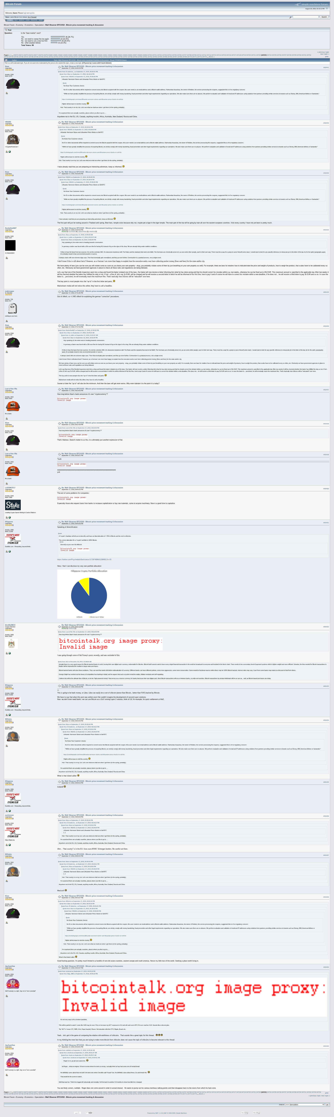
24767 (174, 57)
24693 (115, 55)
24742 (51, 57)
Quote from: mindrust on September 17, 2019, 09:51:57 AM (78, 1052)
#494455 (326, 782)
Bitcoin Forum (9, 25)
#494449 (326, 454)
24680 (50, 55)
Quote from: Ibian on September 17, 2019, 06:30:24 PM (75, 724)
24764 (160, 57)
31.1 (29, 17)
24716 (228, 55)
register (31, 13)
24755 (115, 57)
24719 (243, 55)
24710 (199, 55)
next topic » (324, 54)
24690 (100, 55)
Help (15, 20)
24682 (60, 55)
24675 (25, 55)
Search (21, 20)
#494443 (326, 173)
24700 (149, 55)
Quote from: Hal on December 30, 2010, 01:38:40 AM (74, 661)
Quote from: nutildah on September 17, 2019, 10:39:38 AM (76, 1050)
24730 (299, 55)
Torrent (33, 17)
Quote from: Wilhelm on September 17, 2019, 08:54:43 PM (76, 901)
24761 (145, 57)
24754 (110, 57)
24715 (224, 55)
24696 (129, 55)
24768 (179, 57)
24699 (144, 55)
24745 (65, 57)
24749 (85, 57)
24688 (90, 55)
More (41, 20)
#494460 (326, 1046)
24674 (20, 55)
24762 (150, 57)
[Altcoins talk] (9, 551)
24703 (164, 55)
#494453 (326, 686)
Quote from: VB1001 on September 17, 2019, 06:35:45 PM (76, 177)
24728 (289, 55)
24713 (214, 55)
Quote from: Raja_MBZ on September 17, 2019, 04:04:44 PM (79, 973)
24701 (154, 55)
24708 (189, 55)
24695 (125, 55)
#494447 (326, 390)
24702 (159, 55)
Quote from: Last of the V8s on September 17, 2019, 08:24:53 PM (78, 428)
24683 (65, 55)
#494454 (326, 720)
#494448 (326, 424)
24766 (170, 57)
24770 (189, 57)
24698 (139, 55)
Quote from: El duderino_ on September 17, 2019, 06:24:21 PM (78, 71)
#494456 (326, 816)
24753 (105, 57)
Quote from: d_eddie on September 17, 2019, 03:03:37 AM (78, 237)
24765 (165, 57)
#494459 (326, 967)
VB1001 (8, 122)
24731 (304, 55)
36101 (211, 57)
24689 (95, 55)
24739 (36, 57)
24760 (140, 57)
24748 (80, 57)
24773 (204, 57)
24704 (169, 55)
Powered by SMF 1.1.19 (155, 1113)
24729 (294, 55)
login (25, 13)
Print (326, 56)
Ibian (7, 66)
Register (34, 20)
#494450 (326, 488)
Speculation (39, 25)
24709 (194, 55)
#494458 (326, 897)
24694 (120, 55)
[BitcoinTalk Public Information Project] (9, 845)
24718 (238, 55)
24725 (274, 55)
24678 (40, 55)
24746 (70, 57)
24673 (15, 55)
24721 (253, 55)
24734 (11, 57)
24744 (60, 57)
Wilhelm (8, 719)
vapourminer (82, 231)
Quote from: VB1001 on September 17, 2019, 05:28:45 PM (79, 76)
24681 (55, 55)
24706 (179, 55)
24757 (125, 57)
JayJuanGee (10, 966)
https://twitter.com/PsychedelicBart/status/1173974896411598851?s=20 (84, 559)
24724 (269, 55)
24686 (80, 55)
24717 (233, 55)
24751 (95, 57)
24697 (134, 55)
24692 (110, 55)
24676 (30, 55)
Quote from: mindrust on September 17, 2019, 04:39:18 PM (76, 971)
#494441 (326, 67)
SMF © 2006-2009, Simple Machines (175, 1113)
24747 (75, 57)
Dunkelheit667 (10, 228)
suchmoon (72, 231)
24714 (219, 55)
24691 (105, 55)
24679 (45, 55)
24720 (248, 55)
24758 (130, 57)
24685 (75, 55)
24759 (135, 57)
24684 (70, 55)
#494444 (326, 230)
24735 (16, 57)
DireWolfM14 (10, 625)
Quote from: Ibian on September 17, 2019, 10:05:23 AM (75, 234)
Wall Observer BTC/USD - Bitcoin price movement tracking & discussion (74, 25)
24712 (209, 55)
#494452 (326, 627)
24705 (174, 55)
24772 (199, 57)
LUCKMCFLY (10, 488)
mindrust (92, 231)
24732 (309, 55)
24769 (184, 57)
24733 (6, 57)
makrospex (9, 291)
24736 (21, 57)
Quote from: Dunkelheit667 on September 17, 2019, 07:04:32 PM (78, 330)
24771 (194, 57)
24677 (35, 55)
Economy (19, 25)
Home (10, 20)
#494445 (326, 292)
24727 (284, 55)
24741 (46, 57)
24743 (55, 57)
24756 (120, 57)
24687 (85, 55)
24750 (90, 57)
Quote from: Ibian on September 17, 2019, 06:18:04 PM (77, 74)
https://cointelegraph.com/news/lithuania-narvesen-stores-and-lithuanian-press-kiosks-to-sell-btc (92, 99)
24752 (100, 57)
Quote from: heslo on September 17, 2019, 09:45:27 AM (78, 1055)
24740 (41, 57)
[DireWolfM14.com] (9, 653)
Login (27, 20)
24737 (26, 57)
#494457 (326, 855)
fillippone (9, 522)
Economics (29, 25)
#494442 (326, 123)
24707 (184, 55)
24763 (155, 57)
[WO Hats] (9, 151)
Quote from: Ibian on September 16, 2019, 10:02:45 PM (78, 239)
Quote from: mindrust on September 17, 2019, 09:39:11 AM (81, 1057)
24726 (279, 55)
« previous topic (323, 52)
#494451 (326, 522)
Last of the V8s (11, 389)
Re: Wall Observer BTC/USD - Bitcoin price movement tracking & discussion (92, 66)
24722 (258, 55)
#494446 (326, 326)
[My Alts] (9, 517)
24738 (31, 57)
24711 (204, 55)
